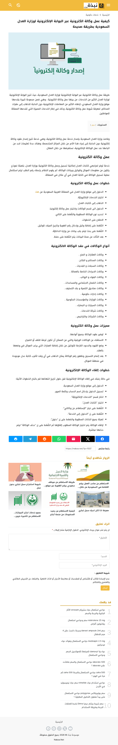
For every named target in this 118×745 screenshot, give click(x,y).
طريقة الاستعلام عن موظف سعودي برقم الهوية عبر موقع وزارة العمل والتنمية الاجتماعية (60, 485)
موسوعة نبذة (73, 735)
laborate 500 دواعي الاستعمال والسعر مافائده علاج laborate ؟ (84, 663)
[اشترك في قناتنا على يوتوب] (70, 728)
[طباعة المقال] (16, 439)
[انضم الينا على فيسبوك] (47, 728)
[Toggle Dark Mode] (18, 5)
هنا (37, 192)
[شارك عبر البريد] (73, 439)
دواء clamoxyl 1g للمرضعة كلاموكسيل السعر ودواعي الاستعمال (85, 653)
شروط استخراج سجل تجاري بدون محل (25, 486)
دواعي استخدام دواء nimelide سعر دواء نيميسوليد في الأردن (83, 684)
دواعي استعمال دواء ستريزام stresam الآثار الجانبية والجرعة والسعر (86, 611)
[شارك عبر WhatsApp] (59, 439)
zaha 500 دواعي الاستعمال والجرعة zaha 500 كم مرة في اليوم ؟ (83, 674)
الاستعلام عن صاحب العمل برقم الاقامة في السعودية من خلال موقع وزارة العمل (94, 487)
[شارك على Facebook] (102, 439)
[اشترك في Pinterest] (53, 728)
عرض (93, 125)
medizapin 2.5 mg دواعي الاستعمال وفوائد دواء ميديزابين (83, 643)
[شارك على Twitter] (88, 439)
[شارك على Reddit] (44, 439)
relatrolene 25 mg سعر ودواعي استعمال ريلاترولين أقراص (86, 622)
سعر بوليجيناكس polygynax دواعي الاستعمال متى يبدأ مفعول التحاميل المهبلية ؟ (85, 695)
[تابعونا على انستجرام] (59, 728)
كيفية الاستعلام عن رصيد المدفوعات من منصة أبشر (62, 512)
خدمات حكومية (92, 15)
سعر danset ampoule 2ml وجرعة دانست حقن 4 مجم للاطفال (84, 632)
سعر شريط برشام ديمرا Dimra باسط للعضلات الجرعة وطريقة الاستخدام (84, 705)
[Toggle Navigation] (108, 5)
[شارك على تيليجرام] (30, 439)
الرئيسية (59, 722)
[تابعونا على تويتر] (64, 728)
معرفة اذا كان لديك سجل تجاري (94, 510)
